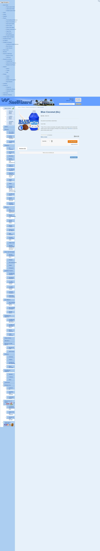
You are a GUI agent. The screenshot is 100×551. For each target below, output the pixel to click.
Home (4, 12)
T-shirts (7, 70)
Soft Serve (8, 57)
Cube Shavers (9, 48)
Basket (79, 99)
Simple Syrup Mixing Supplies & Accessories (12, 189)
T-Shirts (11, 377)
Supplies (5, 16)
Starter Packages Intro (11, 256)
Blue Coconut (41, 107)
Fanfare (4, 74)
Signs (10, 183)
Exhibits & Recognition (11, 79)
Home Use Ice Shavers (11, 63)
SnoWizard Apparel (7, 371)
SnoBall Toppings (11, 204)
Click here (70, 128)
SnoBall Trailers (9, 270)
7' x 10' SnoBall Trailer (11, 282)
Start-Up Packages (10, 251)
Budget (11, 259)
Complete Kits (9, 61)
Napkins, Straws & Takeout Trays (11, 175)
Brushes (11, 156)
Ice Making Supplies (11, 170)
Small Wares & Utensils (11, 199)
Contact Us (5, 85)
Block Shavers (9, 46)
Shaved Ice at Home (7, 59)
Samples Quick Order (10, 10)
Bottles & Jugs (11, 152)
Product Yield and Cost (11, 29)
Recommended (12, 262)
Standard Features (11, 278)
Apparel (4, 66)
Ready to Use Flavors (10, 64)
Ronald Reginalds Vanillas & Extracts (11, 247)
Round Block (10, 312)
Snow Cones (6, 49)
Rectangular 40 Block (12, 308)
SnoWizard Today (11, 142)
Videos (7, 78)
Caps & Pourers (11, 166)
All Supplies (11, 149)
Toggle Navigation (5, 2)
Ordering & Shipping (7, 94)
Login (72, 100)
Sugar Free (8, 31)
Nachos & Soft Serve (7, 53)
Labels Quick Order (10, 8)
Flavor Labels (9, 25)
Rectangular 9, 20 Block (12, 304)
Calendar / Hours (10, 91)
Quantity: (44, 141)
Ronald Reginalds (10, 35)
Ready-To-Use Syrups (11, 418)
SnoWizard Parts (11, 194)
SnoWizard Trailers (7, 38)
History (4, 14)
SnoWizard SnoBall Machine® (11, 321)
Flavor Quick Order (10, 23)
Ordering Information (12, 296)
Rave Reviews (9, 81)
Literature (5, 83)
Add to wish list (74, 144)
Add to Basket (73, 141)
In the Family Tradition (11, 137)
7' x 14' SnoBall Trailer (11, 288)
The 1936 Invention (11, 133)
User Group (5, 92)
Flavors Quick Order (10, 6)
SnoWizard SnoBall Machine (12, 44)
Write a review (44, 137)
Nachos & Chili (9, 55)
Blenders (5, 51)
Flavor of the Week (10, 27)
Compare (11, 268)
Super (10, 265)
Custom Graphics (11, 292)
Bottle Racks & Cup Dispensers (12, 160)
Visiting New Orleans (10, 89)
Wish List (68, 100)
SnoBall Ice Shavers (7, 42)
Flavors (4, 18)
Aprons (7, 68)
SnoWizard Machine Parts (11, 326)
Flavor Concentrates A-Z (11, 21)
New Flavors (9, 33)
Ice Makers (5, 40)
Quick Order (5, 5)
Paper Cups (10, 180)
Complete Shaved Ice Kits (12, 408)
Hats (7, 72)
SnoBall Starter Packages (8, 36)
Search (79, 104)
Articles (7, 76)
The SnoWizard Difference (11, 20)
